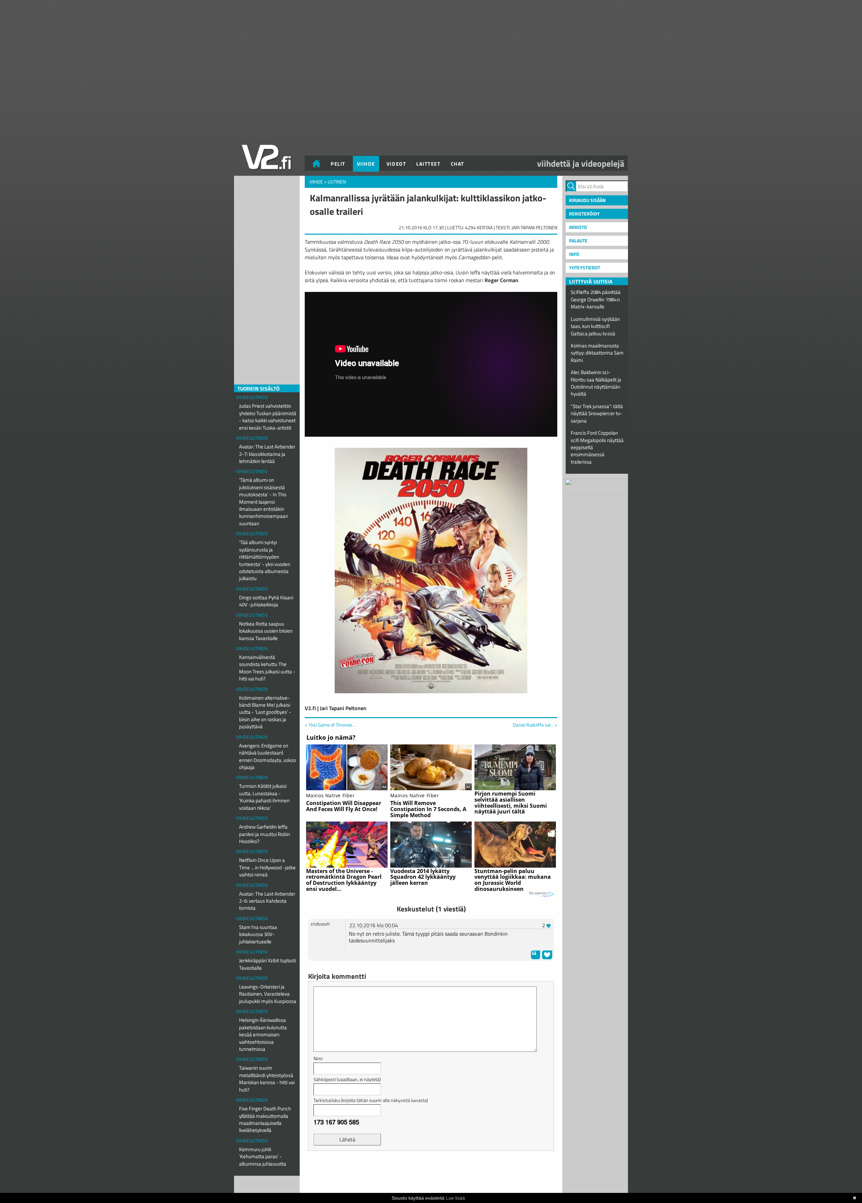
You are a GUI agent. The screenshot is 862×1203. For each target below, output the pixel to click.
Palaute (578, 240)
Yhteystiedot (584, 267)
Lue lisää (455, 1198)
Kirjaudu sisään (587, 200)
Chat (457, 164)
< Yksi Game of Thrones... (330, 724)
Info (574, 254)
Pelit (338, 164)
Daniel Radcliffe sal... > (535, 725)
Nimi (318, 1058)
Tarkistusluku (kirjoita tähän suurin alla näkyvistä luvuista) (370, 1100)
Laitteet (428, 164)
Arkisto (578, 227)
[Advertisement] (431, 1173)
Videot (396, 164)
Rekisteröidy (584, 213)
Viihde (366, 164)
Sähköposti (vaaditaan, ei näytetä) (347, 1079)
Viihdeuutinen (251, 397)
